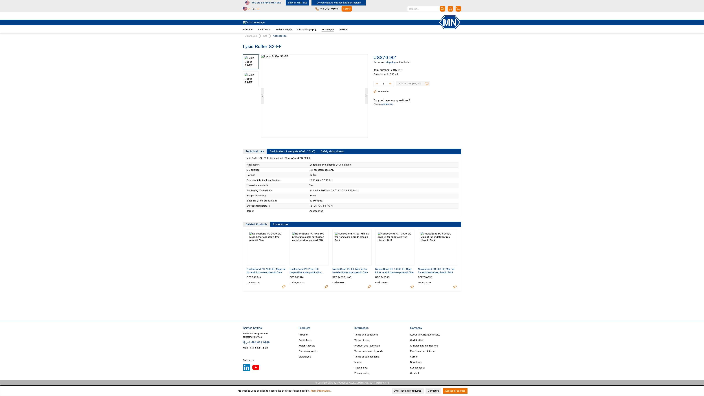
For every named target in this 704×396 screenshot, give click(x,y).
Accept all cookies (455, 390)
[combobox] (426, 9)
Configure (433, 390)
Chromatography (308, 351)
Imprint (358, 362)
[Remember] (283, 286)
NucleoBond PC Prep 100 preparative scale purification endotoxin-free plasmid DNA (306, 270)
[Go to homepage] (340, 22)
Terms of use (361, 340)
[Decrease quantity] (377, 83)
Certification (416, 340)
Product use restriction (367, 345)
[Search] (442, 9)
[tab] (255, 151)
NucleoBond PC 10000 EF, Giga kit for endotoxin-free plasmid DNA (394, 270)
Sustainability (417, 367)
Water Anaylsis (307, 345)
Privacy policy (362, 373)
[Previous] (262, 96)
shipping (391, 62)
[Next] (366, 96)
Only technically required (407, 390)
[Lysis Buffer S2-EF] (314, 96)
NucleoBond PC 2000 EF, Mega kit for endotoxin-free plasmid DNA (266, 270)
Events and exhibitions (422, 351)
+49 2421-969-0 (329, 8)
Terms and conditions (366, 334)
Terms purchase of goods (368, 351)
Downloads (416, 362)
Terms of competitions (366, 356)
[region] (305, 93)
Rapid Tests (305, 340)
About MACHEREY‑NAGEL (425, 334)
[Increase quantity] (390, 83)
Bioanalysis (305, 356)
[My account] (450, 9)
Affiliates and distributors (424, 345)
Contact (414, 373)
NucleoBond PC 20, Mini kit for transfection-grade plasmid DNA (350, 270)
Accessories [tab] (280, 224)
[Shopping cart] (458, 9)
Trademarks (360, 367)
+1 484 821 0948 (258, 342)
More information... (321, 390)
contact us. (387, 104)
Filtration (303, 334)
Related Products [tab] (256, 224)
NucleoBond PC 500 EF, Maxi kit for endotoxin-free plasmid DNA (436, 270)
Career (414, 356)
